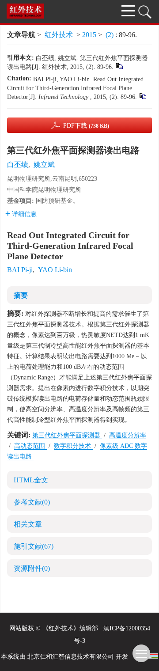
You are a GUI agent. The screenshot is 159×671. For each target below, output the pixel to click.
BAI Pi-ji (20, 269)
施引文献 (33, 546)
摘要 (21, 295)
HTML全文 (31, 480)
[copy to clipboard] (142, 95)
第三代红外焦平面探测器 (67, 435)
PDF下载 (86, 125)
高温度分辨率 (127, 435)
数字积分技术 (73, 446)
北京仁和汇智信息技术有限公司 (70, 656)
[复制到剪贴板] (119, 65)
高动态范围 (30, 446)
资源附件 (32, 568)
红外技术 (59, 34)
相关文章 (28, 524)
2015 (89, 34)
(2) (110, 34)
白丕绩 (17, 164)
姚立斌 (44, 164)
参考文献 (32, 502)
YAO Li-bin (55, 269)
